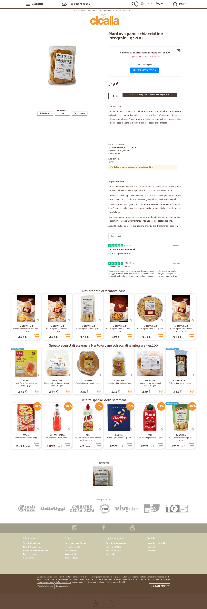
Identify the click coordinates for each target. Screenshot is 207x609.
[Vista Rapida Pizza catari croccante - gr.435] (38, 429)
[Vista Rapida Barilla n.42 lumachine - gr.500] (131, 429)
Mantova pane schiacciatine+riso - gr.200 (26, 330)
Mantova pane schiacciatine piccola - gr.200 (181, 330)
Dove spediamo (71, 558)
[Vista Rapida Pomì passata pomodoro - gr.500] (162, 429)
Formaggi (110, 554)
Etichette (80, 113)
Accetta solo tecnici (45, 586)
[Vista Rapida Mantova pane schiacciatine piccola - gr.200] (193, 320)
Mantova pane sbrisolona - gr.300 (150, 328)
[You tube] (132, 529)
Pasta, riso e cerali (113, 550)
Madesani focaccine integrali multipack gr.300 (150, 384)
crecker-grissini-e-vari (144, 70)
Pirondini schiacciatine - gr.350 (119, 383)
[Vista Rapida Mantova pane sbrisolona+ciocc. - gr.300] (131, 320)
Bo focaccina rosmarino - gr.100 (181, 383)
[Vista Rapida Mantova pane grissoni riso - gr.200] (69, 320)
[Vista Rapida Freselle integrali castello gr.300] (100, 375)
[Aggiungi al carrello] (36, 335)
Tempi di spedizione (31, 543)
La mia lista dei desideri (157, 543)
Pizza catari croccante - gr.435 (26, 437)
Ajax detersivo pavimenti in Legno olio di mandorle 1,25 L (88, 439)
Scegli (121, 582)
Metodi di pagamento (32, 547)
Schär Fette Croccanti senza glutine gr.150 (26, 384)
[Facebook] (103, 529)
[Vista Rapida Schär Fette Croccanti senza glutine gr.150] (38, 375)
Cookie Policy (106, 582)
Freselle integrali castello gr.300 (88, 383)
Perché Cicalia (70, 550)
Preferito (46, 113)
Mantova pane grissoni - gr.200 (88, 328)
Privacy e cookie (30, 554)
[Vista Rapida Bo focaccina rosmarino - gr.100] (193, 375)
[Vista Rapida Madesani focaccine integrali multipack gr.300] (162, 375)
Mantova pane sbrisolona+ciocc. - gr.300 (119, 330)
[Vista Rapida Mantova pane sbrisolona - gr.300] (162, 320)
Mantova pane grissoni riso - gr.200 (57, 330)
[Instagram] (74, 529)
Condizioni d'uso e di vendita (35, 550)
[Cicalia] (103, 19)
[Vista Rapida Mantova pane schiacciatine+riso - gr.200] (38, 320)
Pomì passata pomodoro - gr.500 (150, 437)
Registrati (151, 547)
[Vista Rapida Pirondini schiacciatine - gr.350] (131, 375)
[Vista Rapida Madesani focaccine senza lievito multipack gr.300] (69, 375)
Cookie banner (28, 558)
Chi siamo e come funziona (75, 543)
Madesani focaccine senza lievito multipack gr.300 (57, 384)
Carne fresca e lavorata (116, 543)
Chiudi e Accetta (160, 586)
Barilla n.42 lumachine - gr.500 (119, 437)
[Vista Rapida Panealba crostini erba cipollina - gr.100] (193, 429)
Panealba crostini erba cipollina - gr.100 (181, 439)
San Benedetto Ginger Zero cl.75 (57, 437)
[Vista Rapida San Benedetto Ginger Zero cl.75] (69, 429)
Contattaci (151, 550)
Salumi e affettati (113, 547)
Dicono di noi (63, 112)
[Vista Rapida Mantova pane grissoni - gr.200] (100, 320)
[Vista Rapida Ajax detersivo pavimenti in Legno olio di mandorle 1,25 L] (100, 429)
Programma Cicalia (72, 547)
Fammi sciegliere (63, 586)
